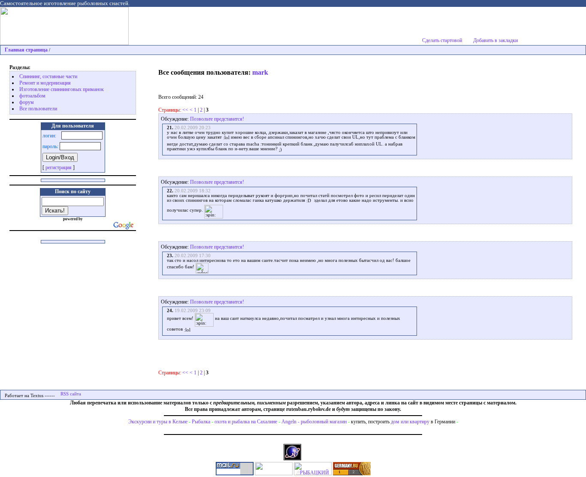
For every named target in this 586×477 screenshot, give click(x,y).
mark (260, 72)
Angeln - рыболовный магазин (314, 422)
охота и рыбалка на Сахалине (245, 422)
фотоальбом (32, 96)
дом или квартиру (410, 422)
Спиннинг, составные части (48, 76)
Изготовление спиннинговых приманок (61, 89)
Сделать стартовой (442, 40)
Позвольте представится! (217, 119)
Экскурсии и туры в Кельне (157, 422)
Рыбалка (201, 422)
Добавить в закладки (495, 40)
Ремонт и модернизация (45, 83)
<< (185, 110)
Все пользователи (38, 109)
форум (26, 102)
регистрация (58, 167)
